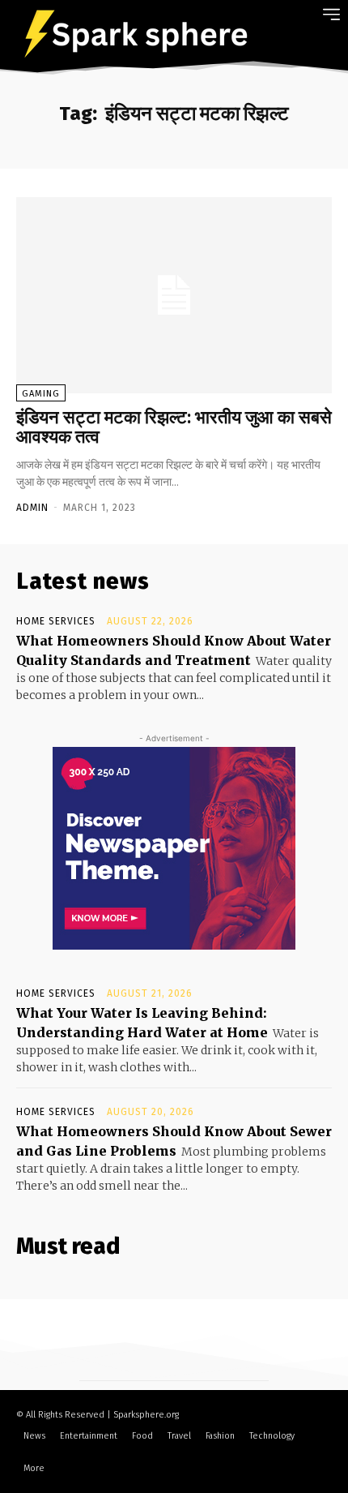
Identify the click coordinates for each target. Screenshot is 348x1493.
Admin (32, 507)
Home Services (55, 621)
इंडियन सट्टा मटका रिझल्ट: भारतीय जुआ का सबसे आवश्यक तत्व (174, 427)
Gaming (41, 393)
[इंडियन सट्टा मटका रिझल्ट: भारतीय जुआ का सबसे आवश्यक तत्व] (174, 295)
